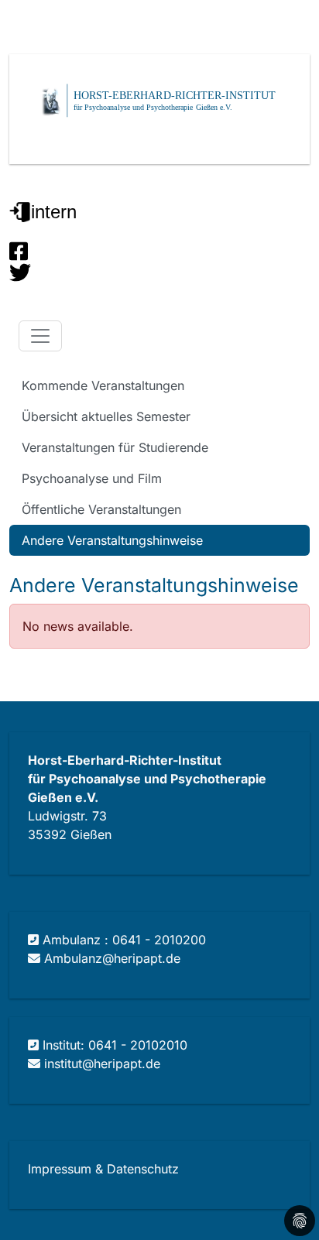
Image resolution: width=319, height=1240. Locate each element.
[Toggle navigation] (40, 335)
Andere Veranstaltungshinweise (112, 540)
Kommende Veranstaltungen (103, 385)
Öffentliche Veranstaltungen (101, 509)
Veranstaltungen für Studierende (115, 447)
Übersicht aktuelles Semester (106, 416)
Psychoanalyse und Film (92, 478)
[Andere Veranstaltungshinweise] (288, 335)
